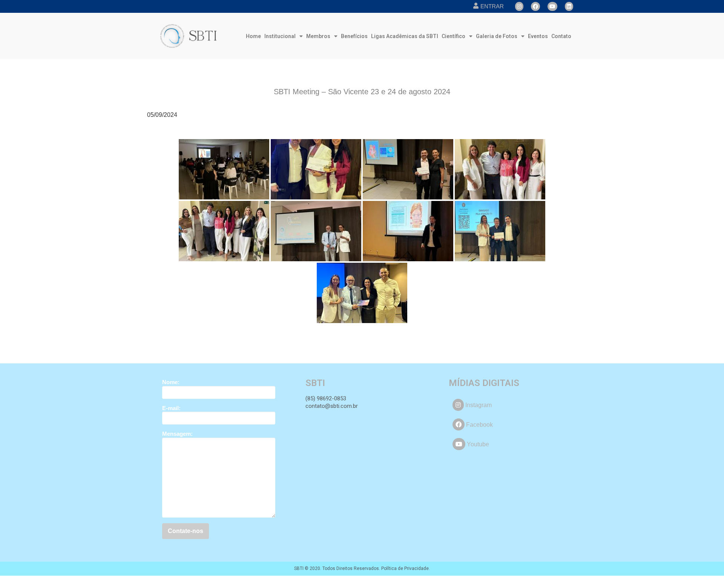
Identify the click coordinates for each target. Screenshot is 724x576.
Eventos (538, 36)
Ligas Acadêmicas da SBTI (404, 36)
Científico (453, 36)
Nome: (170, 382)
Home (253, 36)
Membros (318, 36)
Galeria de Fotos (496, 36)
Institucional (280, 36)
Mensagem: (177, 433)
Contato (561, 36)
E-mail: (171, 408)
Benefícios (354, 36)
